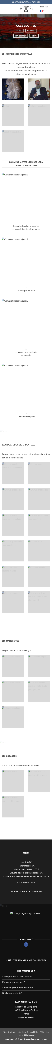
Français (44, 7)
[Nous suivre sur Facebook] (26, 944)
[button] (3, 9)
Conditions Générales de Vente (18, 1039)
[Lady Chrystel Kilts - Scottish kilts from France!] (26, 9)
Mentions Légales (39, 1039)
